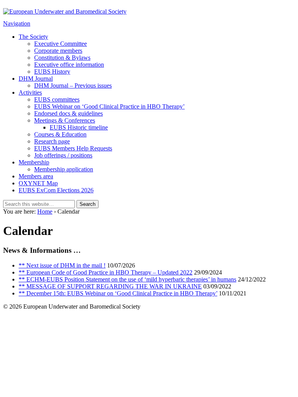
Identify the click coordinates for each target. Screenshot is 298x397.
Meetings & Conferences (64, 120)
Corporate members (58, 50)
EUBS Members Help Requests (73, 148)
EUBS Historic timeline (79, 127)
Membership (34, 162)
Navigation (16, 23)
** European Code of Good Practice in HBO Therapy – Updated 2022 (105, 272)
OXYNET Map (38, 183)
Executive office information (69, 64)
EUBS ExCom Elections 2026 (56, 190)
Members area (36, 176)
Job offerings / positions (63, 155)
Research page (52, 141)
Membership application (63, 169)
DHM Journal (36, 78)
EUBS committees (57, 99)
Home (44, 211)
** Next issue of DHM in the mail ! (62, 265)
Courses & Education (60, 134)
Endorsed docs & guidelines (68, 113)
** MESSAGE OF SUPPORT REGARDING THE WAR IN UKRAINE (110, 286)
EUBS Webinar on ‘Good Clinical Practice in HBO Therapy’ (109, 106)
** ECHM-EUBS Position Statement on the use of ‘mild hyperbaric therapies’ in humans (127, 279)
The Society (33, 36)
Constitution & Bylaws (62, 57)
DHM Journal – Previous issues (73, 85)
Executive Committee (60, 43)
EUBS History (52, 71)
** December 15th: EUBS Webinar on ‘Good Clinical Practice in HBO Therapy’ (118, 293)
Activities (30, 92)
